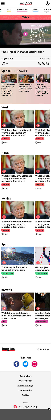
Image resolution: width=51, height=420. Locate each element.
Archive (25, 395)
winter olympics (7, 273)
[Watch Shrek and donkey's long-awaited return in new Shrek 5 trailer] (17, 302)
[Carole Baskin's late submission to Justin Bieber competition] (26, 78)
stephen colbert (41, 321)
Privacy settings (25, 385)
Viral (9, 9)
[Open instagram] (34, 364)
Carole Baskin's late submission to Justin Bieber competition (25, 88)
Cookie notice (25, 390)
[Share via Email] (47, 63)
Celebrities (22, 9)
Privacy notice (25, 380)
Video (35, 9)
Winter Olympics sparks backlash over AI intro (14, 269)
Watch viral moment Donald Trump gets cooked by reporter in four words (16, 133)
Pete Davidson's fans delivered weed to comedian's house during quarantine (8, 90)
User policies (25, 376)
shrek (4, 321)
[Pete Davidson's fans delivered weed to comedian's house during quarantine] (9, 78)
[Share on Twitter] (43, 63)
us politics (5, 139)
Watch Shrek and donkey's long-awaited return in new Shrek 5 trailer (16, 316)
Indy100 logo (26, 3)
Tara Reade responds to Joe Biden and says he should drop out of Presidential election (43, 90)
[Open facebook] (16, 364)
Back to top (44, 349)
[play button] (25, 34)
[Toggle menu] (3, 3)
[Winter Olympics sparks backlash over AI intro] (17, 256)
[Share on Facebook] (39, 63)
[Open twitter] (25, 364)
